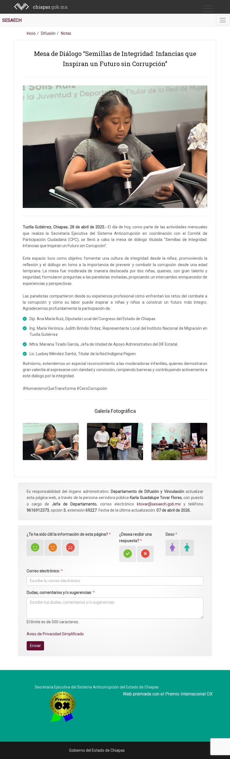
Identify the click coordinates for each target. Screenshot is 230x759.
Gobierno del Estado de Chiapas (97, 750)
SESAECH (12, 20)
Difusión (48, 33)
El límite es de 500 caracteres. (53, 622)
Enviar (35, 645)
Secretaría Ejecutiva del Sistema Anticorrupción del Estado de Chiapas (97, 687)
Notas (66, 33)
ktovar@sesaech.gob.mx (159, 504)
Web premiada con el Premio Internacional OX (168, 694)
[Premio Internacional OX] (62, 706)
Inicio (31, 33)
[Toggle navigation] (223, 20)
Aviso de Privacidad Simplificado (55, 634)
